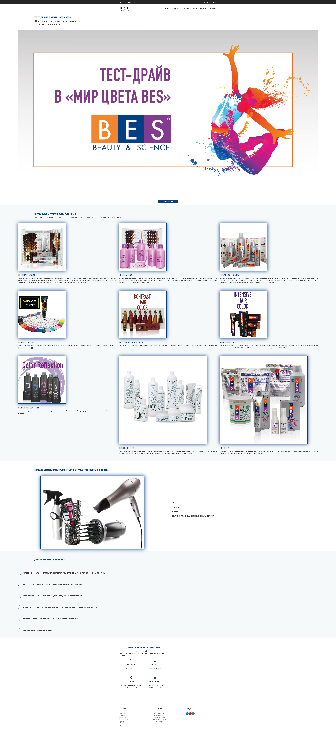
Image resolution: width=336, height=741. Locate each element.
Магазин (213, 9)
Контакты (203, 9)
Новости (195, 9)
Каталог (186, 9)
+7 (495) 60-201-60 (131, 668)
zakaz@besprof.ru (155, 668)
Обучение (177, 9)
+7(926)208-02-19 (158, 715)
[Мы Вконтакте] (193, 713)
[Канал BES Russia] (190, 713)
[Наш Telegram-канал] (187, 713)
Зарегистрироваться (168, 201)
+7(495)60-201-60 (158, 713)
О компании (165, 9)
